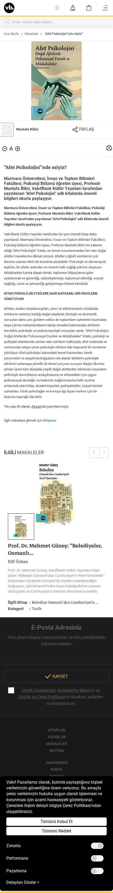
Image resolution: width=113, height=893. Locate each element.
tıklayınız (49, 420)
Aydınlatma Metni (73, 690)
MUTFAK (56, 750)
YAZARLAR (57, 737)
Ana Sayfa (11, 34)
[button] (57, 8)
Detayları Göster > (22, 882)
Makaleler (31, 34)
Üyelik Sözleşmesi (38, 690)
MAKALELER (56, 744)
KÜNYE (57, 769)
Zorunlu (13, 846)
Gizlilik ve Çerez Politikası (41, 696)
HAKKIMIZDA (57, 763)
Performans (17, 858)
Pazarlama (16, 871)
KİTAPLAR (56, 730)
